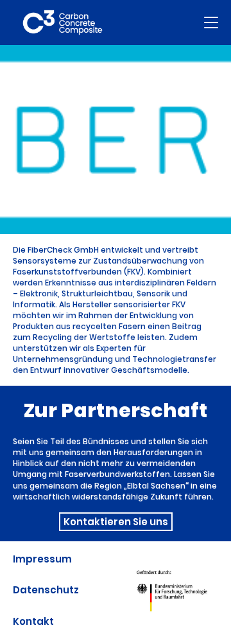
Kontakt (33, 621)
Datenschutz (46, 590)
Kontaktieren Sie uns (116, 521)
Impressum (42, 559)
